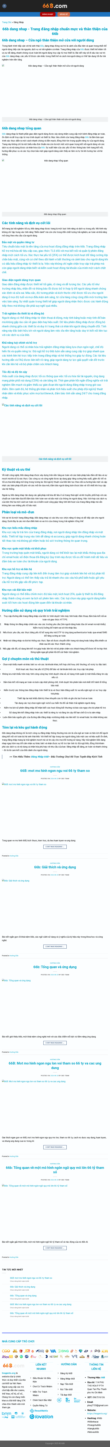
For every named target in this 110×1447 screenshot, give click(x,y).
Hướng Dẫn (55, 767)
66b (42, 46)
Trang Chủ (6, 22)
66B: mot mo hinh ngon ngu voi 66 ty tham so (55, 771)
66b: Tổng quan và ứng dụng (55, 967)
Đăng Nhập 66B (40, 756)
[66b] (55, 6)
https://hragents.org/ (97, 1413)
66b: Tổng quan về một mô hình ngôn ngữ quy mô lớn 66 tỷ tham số (41, 1313)
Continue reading (55, 847)
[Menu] (4, 6)
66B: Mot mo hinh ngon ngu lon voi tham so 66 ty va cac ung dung (40, 1304)
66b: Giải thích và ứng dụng (55, 867)
